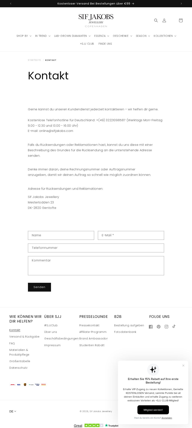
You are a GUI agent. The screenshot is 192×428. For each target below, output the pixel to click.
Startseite (34, 60)
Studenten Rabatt (92, 345)
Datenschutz (18, 368)
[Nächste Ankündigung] (181, 3)
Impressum (52, 345)
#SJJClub (51, 325)
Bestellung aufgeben (129, 325)
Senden (39, 287)
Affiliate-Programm (93, 332)
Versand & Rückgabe (24, 336)
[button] (23, 36)
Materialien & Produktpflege (19, 352)
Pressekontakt (89, 325)
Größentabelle (19, 361)
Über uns (50, 332)
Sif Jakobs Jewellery (101, 411)
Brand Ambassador (93, 338)
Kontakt (14, 330)
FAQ (12, 343)
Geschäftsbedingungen (61, 338)
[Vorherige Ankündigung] (11, 3)
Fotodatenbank (125, 332)
